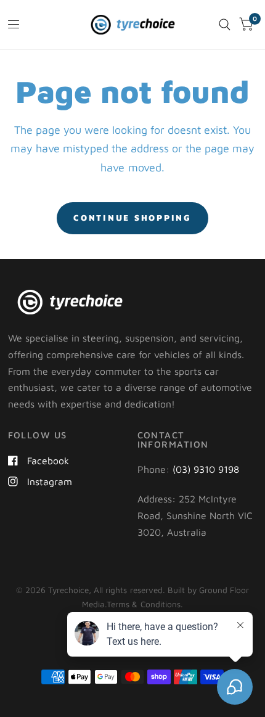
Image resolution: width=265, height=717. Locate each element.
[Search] (224, 24)
